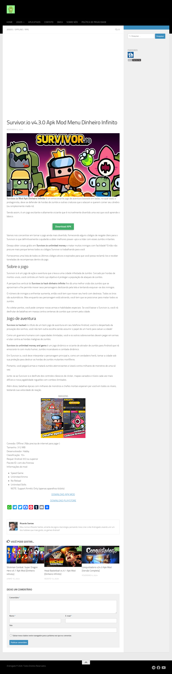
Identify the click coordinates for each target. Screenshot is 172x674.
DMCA (60, 22)
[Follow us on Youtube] (163, 668)
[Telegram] (154, 668)
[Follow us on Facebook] (158, 668)
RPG (27, 29)
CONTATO (48, 22)
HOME (9, 22)
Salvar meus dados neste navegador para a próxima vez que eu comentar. (42, 635)
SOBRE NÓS (72, 22)
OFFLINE (19, 29)
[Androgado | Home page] (11, 9)
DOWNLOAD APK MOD (63, 494)
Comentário (14, 597)
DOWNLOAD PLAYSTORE (63, 500)
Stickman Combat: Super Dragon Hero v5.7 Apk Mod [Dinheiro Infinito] (22, 570)
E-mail (68, 616)
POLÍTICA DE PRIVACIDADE (94, 22)
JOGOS (19, 22)
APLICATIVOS (34, 22)
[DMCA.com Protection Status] (134, 61)
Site (10, 625)
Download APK (63, 226)
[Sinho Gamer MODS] (131, 57)
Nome (12, 616)
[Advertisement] (63, 57)
